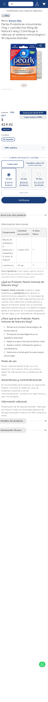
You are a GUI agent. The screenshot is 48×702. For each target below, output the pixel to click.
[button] (4, 4)
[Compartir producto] (40, 45)
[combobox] (20, 4)
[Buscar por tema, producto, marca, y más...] (30, 5)
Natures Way (15, 20)
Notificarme (24, 200)
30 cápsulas (9, 139)
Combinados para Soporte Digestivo (24, 10)
